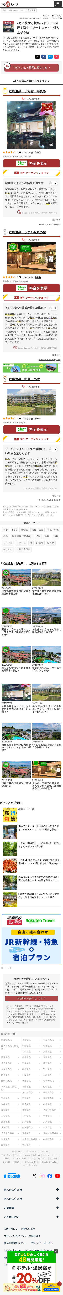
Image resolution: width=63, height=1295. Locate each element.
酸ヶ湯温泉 (27, 1127)
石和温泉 (47, 1075)
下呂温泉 (5, 1098)
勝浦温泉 (5, 1110)
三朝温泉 (5, 1116)
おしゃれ (7, 549)
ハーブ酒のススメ (30, 1165)
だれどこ (18, 1155)
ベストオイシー (19, 1159)
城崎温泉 (5, 1104)
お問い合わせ (10, 1228)
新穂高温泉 (48, 1098)
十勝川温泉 (48, 1040)
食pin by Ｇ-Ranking (50, 1162)
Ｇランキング (6, 1155)
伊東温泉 (26, 1081)
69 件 (38, 418)
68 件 (38, 152)
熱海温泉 (5, 1145)
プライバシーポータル (41, 1243)
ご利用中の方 (11, 1217)
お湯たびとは (17, 1151)
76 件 (38, 277)
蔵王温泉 (5, 1057)
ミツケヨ (6, 1162)
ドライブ (7, 543)
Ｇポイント (44, 1151)
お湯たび (36, 1155)
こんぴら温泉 (49, 1110)
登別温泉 (26, 1040)
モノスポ (32, 1159)
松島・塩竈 (37, 529)
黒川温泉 (47, 1121)
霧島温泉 (5, 1127)
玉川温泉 (47, 1127)
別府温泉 (26, 1121)
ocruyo (27, 1155)
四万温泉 (47, 1063)
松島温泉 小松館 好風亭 (27, 91)
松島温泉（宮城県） (22, 536)
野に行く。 (42, 1159)
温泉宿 (50, 543)
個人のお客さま (13, 1189)
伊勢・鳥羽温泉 (50, 1133)
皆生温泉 (47, 1116)
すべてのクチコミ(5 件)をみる (49, 224)
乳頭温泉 (26, 1046)
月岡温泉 (26, 1075)
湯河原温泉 (6, 1081)
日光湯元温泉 (7, 1133)
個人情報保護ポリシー (15, 1243)
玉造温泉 (26, 1116)
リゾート (21, 543)
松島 (5, 536)
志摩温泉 (5, 1139)
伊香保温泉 (6, 1063)
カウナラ (53, 1159)
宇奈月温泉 (48, 1092)
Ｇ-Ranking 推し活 (31, 1162)
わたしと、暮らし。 (51, 1155)
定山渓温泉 (6, 1040)
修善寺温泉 (48, 1081)
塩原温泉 (26, 1069)
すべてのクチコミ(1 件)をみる (49, 500)
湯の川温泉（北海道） (9, 1047)
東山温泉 (47, 1051)
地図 (35, 156)
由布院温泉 (48, 1139)
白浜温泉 (47, 1104)
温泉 (46, 536)
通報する (56, 220)
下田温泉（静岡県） (8, 1088)
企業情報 (9, 1208)
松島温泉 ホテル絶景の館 (27, 232)
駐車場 (39, 543)
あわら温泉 (27, 1092)
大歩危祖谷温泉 (29, 1139)
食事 (55, 536)
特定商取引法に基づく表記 (38, 1250)
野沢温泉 (47, 1069)
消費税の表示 (28, 1228)
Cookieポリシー (12, 1250)
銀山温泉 (26, 1057)
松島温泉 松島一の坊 (24, 379)
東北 (14, 529)
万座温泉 (26, 1063)
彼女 (5, 529)
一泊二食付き (23, 549)
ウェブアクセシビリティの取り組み (22, 1236)
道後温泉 (26, 1110)
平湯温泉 (26, 1098)
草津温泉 (47, 1057)
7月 (38, 536)
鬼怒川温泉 (6, 1069)
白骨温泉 (5, 1075)
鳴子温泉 (47, 1046)
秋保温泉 (26, 1051)
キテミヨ (6, 1159)
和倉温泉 (26, 1086)
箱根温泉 (26, 1133)
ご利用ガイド (31, 1151)
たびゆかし (17, 1162)
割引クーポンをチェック (34, 172)
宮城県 (24, 529)
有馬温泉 (26, 1104)
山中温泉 (47, 1086)
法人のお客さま (13, 1199)
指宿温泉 (26, 1145)
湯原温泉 (5, 1121)
